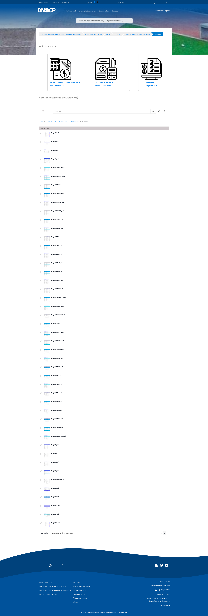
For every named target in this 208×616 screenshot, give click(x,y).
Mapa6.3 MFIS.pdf (57, 280)
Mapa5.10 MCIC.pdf (57, 358)
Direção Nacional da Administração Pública (55, 590)
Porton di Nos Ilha (79, 590)
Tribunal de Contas (80, 598)
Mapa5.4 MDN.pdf (57, 410)
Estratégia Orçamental (87, 11)
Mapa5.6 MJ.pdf (56, 393)
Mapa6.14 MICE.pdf (57, 185)
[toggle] (46, 111)
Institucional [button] (71, 11)
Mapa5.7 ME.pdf (56, 384)
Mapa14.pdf (55, 488)
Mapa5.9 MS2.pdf (57, 367)
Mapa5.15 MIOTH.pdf (58, 315)
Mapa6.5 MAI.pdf (57, 263)
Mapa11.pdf (55, 514)
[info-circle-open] (159, 111)
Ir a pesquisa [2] (55, 2)
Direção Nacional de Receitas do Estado (53, 586)
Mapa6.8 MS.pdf (56, 237)
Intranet (76, 602)
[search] (153, 111)
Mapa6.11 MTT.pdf (57, 211)
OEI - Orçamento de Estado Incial (66, 122)
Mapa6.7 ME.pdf (56, 245)
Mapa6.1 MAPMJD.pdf (58, 297)
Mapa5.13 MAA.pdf (57, 332)
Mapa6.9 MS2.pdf (57, 228)
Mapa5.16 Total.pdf (58, 306)
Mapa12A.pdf (55, 505)
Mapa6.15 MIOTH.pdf (58, 176)
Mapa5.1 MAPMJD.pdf (58, 436)
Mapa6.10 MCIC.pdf (57, 219)
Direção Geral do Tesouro (48, 594)
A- (118, 2)
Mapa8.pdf (55, 150)
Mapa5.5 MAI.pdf (57, 401)
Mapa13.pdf (55, 497)
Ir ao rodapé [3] (65, 2)
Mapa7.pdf (55, 159)
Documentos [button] (104, 11)
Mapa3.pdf (55, 453)
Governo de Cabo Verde (81, 586)
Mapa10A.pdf (55, 523)
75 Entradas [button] (44, 533)
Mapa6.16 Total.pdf (58, 167)
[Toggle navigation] (58, 11)
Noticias (115, 11)
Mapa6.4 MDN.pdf (57, 271)
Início (41, 122)
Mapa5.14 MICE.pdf (57, 323)
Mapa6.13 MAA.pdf (57, 193)
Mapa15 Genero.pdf (57, 479)
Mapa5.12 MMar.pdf (57, 341)
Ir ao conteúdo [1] (44, 2)
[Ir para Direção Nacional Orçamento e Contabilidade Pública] (47, 11)
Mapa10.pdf (55, 133)
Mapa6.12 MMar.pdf (57, 202)
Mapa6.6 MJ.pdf (56, 254)
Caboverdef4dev (79, 594)
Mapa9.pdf (55, 141)
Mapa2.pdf (55, 462)
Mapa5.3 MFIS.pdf (57, 419)
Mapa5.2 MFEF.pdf (57, 427)
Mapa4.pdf (55, 445)
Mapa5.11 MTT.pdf (57, 349)
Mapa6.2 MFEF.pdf (57, 289)
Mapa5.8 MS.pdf (56, 375)
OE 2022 (49, 122)
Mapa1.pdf (55, 471)
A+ (123, 2)
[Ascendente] (50, 111)
